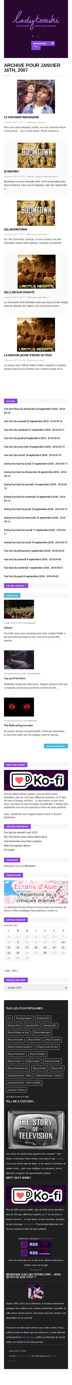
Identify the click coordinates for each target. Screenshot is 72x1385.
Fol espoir (9, 849)
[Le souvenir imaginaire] (36, 97)
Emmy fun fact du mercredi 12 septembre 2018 (31, 517)
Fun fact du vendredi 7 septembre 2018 (27, 567)
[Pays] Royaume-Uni (18, 1068)
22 (8, 953)
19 (45, 947)
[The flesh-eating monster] (20, 717)
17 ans (62, 797)
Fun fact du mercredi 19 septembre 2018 (27, 446)
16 (17, 947)
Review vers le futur (35, 360)
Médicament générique (37, 234)
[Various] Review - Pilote (19, 1075)
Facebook (38, 36)
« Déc (7, 970)
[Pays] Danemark (16, 1054)
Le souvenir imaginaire (21, 117)
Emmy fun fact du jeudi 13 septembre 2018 (29, 509)
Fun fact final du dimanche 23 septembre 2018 (31, 409)
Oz (9, 1018)
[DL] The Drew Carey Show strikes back (25, 837)
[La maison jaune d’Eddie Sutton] (36, 335)
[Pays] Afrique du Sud (18, 1032)
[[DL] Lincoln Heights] (36, 272)
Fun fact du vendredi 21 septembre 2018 (27, 430)
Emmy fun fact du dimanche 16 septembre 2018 (32, 472)
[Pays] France (15, 1061)
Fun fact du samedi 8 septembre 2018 (26, 559)
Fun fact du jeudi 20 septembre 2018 (25, 438)
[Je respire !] (36, 155)
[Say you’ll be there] (20, 670)
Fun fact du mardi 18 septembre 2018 (26, 455)
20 (54, 947)
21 (63, 947)
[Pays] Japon (33, 1061)
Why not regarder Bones (17, 845)
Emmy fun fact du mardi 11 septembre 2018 (29, 530)
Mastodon (30, 866)
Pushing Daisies (24, 1018)
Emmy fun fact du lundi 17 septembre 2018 (29, 463)
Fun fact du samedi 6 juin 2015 (20, 832)
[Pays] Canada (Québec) (20, 1047)
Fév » (15, 970)
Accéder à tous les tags (17, 1096)
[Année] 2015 (14, 1025)
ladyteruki (31, 623)
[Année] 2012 (43, 1018)
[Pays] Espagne (37, 1054)
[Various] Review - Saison (48, 1075)
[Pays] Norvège (52, 1061)
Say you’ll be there (14, 678)
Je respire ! (11, 171)
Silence (8, 627)
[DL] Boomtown (15, 229)
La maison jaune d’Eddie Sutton (28, 355)
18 (36, 947)
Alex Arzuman (23, 1356)
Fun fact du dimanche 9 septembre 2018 (27, 550)
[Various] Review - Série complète (24, 1082)
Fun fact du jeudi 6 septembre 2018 (24, 576)
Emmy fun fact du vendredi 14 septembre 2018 (31, 496)
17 (27, 947)
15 (8, 947)
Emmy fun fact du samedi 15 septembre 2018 (30, 484)
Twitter (32, 36)
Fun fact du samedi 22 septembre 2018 (26, 421)
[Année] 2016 (32, 1025)
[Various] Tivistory (16, 1090)
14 (63, 942)
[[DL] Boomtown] (36, 213)
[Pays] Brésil (34, 1039)
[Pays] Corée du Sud (47, 1047)
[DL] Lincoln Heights (19, 292)
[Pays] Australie (15, 1039)
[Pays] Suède (39, 1068)
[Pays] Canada (52, 1039)
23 (17, 953)
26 (45, 953)
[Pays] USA (57, 1068)
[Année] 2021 (50, 1025)
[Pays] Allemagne (42, 1032)
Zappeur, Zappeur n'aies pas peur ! (42, 176)
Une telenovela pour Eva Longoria (22, 841)
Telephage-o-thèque (36, 122)
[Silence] (20, 619)
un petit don (46, 804)
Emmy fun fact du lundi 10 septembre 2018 (29, 542)
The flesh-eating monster (18, 725)
